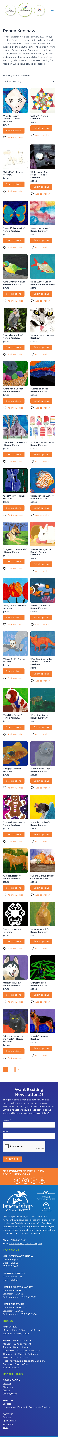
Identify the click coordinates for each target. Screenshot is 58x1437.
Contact (7, 1383)
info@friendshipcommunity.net (25, 1243)
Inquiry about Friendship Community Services (26, 1407)
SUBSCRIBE (12, 1159)
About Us (8, 1387)
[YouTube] (42, 1181)
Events (6, 1390)
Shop (5, 1427)
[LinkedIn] (34, 1181)
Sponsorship (9, 1420)
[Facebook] (17, 1181)
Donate (7, 1417)
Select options (13, 130)
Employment (10, 1393)
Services (7, 1404)
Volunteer (8, 1424)
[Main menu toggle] (52, 10)
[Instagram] (25, 1181)
